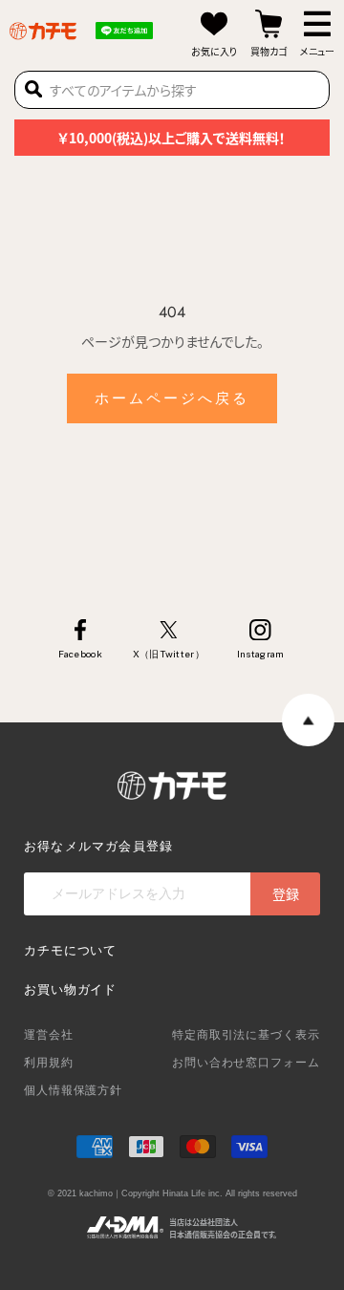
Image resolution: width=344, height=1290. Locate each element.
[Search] (33, 89)
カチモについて (70, 950)
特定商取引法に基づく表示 (246, 1035)
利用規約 (49, 1062)
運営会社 (49, 1035)
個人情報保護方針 (73, 1090)
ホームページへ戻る (172, 398)
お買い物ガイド (70, 989)
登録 (285, 893)
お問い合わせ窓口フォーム (246, 1062)
